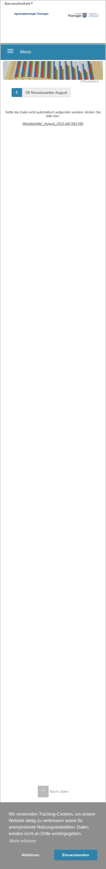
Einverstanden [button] (75, 855)
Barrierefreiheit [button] (17, 3)
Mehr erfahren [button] (23, 841)
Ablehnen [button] (30, 855)
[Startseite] (83, 15)
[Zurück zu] (16, 92)
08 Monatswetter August (46, 92)
